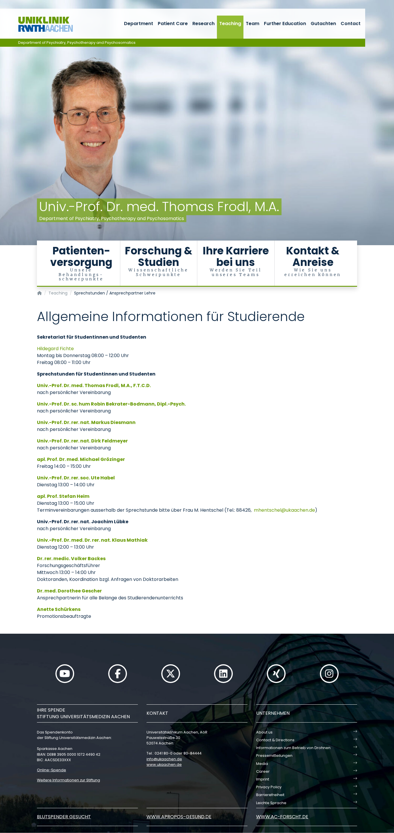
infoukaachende (164, 759)
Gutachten (323, 23)
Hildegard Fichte (55, 348)
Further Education (285, 23)
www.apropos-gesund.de (179, 816)
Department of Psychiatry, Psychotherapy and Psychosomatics (77, 42)
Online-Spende (51, 770)
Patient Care (173, 23)
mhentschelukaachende (284, 510)
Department (138, 23)
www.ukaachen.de (164, 764)
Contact (351, 23)
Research (203, 23)
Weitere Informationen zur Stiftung (68, 780)
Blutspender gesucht (64, 816)
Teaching (230, 23)
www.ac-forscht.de (282, 816)
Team (252, 23)
